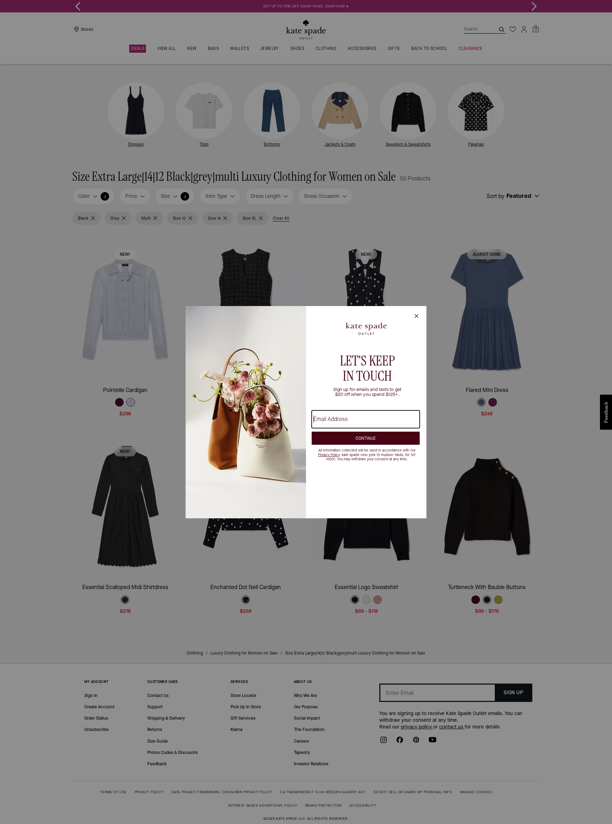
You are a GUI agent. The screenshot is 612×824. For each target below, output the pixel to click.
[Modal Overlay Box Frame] (306, 412)
